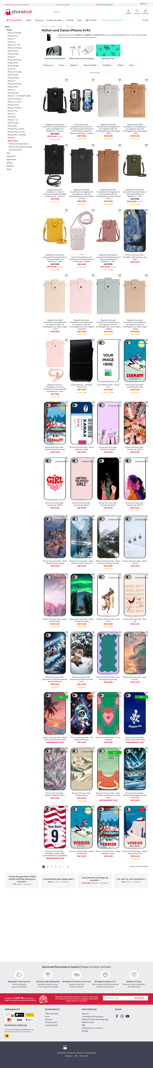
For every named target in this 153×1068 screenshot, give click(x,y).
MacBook (10, 166)
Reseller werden (88, 1022)
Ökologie (85, 1031)
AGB (76, 1056)
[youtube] (128, 1016)
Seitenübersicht (51, 1022)
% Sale (145, 20)
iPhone (9, 30)
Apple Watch (11, 160)
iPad (8, 153)
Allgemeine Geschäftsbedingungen (95, 1019)
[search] (97, 12)
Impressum (69, 1056)
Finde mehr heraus (25, 1031)
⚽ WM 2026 (91, 20)
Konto (47, 1017)
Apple (28, 20)
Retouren (48, 1019)
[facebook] (117, 1016)
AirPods (9, 163)
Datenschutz (83, 1056)
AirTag (9, 169)
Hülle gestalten (15, 20)
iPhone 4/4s (70, 26)
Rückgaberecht (104, 4)
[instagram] (122, 1016)
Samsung (39, 20)
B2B (83, 1025)
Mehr (79, 20)
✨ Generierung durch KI (111, 20)
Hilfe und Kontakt (51, 1014)
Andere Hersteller (55, 20)
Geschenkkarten (51, 1025)
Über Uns (85, 1014)
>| (68, 867)
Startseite (45, 26)
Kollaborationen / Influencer (92, 1028)
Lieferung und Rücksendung (92, 1017)
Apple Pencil (11, 156)
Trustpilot (76, 1062)
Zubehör (70, 20)
